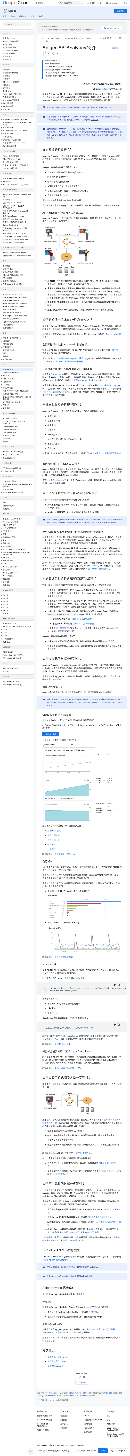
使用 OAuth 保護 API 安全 (74, 1240)
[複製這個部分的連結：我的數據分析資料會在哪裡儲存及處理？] (99, 578)
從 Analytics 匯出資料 (97, 568)
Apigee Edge (103, 89)
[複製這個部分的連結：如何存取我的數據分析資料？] (84, 658)
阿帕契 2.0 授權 (106, 1393)
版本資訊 (64, 1424)
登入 (125, 3)
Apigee (12, 10)
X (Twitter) (111, 1424)
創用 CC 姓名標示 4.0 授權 (78, 1393)
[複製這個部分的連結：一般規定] (55, 1301)
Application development (74, 38)
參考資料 (22, 16)
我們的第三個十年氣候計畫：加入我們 (54, 1451)
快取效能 (51, 844)
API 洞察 (94, 120)
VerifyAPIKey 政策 (60, 1232)
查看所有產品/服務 (44, 1416)
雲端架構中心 (89, 1428)
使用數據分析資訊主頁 (65, 854)
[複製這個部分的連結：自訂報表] (55, 861)
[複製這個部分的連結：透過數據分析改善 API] (74, 149)
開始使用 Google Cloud (93, 1420)
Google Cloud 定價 (44, 1420)
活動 (108, 1420)
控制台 (92, 3)
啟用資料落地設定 (92, 1329)
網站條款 (60, 1445)
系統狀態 (64, 1428)
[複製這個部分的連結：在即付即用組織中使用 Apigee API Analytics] (94, 369)
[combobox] (71, 3)
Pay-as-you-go (57, 374)
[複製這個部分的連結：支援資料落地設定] (65, 1324)
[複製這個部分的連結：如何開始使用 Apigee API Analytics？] (95, 319)
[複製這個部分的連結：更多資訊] (57, 1350)
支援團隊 (103, 522)
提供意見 (115, 48)
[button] (16, 88)
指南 (13, 16)
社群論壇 (64, 1416)
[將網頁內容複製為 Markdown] (53, 53)
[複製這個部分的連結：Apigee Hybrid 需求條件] (77, 1288)
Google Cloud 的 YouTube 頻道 (113, 1429)
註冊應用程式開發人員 (99, 1217)
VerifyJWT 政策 (92, 1232)
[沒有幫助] (120, 38)
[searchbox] (17, 24)
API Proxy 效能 (54, 831)
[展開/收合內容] (59, 60)
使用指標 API (62, 1174)
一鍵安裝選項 (64, 628)
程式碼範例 (88, 1424)
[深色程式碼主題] (115, 985)
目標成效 (51, 849)
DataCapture (58, 480)
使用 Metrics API (62, 1044)
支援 (33, 16)
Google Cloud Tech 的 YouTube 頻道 (115, 1435)
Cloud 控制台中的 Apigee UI (65, 358)
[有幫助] (116, 38)
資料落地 (111, 129)
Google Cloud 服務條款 (75, 1445)
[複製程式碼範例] (119, 985)
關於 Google (42, 1445)
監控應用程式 (81, 1153)
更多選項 (39, 3)
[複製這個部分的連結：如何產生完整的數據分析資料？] (87, 1183)
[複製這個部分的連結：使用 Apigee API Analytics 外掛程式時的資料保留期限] (105, 532)
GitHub (86, 1416)
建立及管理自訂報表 (64, 957)
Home (44, 38)
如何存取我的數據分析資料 (71, 361)
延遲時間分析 (53, 840)
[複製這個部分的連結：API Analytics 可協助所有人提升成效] (85, 213)
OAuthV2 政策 (76, 1232)
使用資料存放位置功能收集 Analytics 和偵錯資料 (97, 132)
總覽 (5, 16)
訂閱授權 (114, 350)
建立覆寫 (94, 1312)
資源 (41, 16)
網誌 (108, 1416)
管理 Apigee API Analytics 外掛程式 (89, 380)
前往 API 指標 (50, 734)
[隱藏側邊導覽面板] (30, 1451)
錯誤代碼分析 (53, 835)
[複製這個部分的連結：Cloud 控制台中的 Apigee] (74, 715)
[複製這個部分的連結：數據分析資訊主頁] (65, 687)
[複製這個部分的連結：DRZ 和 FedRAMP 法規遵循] (81, 1250)
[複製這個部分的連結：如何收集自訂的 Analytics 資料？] (82, 463)
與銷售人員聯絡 (43, 1430)
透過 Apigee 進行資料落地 (56, 1260)
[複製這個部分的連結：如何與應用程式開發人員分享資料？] (93, 1077)
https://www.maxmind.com (96, 107)
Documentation (55, 38)
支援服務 (64, 1420)
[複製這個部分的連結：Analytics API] (60, 964)
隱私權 (51, 1445)
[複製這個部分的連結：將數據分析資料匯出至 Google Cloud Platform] (97, 1051)
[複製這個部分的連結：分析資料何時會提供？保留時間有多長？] (99, 493)
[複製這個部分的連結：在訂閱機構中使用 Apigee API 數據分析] (89, 344)
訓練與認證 (88, 1432)
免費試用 (120, 11)
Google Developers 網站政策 (49, 1396)
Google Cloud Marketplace (42, 1425)
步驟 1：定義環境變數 (82, 619)
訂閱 (103, 1451)
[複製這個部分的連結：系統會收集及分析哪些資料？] (84, 404)
